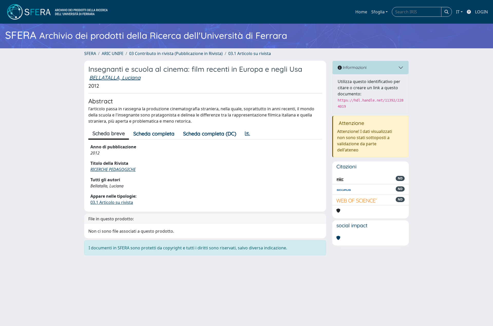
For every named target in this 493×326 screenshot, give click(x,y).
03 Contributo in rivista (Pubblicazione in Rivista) (176, 53)
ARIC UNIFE (113, 53)
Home (361, 12)
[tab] (247, 133)
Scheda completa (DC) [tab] (209, 133)
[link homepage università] (57, 12)
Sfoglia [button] (378, 12)
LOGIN (481, 12)
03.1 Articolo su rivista (249, 53)
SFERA (90, 53)
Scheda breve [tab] (108, 133)
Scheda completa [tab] (153, 133)
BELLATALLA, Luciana (114, 77)
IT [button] (458, 12)
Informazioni (354, 67)
